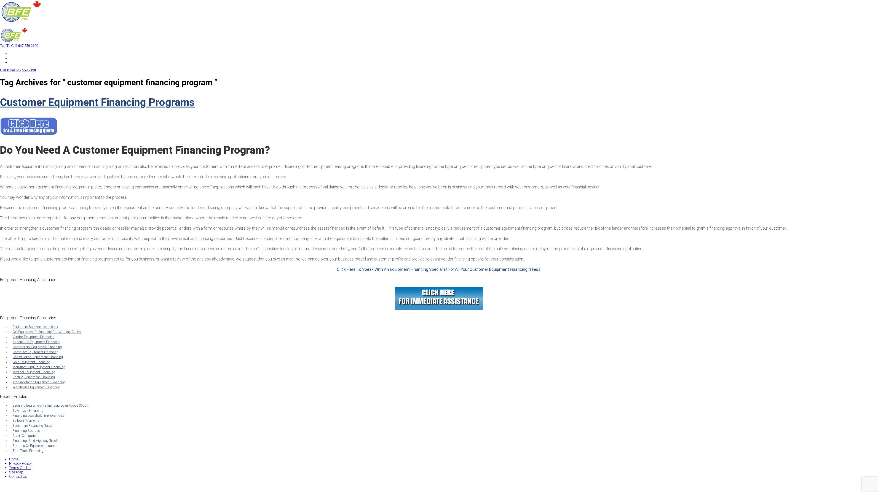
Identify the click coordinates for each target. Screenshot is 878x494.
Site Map (16, 472)
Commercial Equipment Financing (37, 347)
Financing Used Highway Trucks (36, 441)
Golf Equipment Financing (31, 362)
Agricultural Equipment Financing (36, 342)
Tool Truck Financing (28, 451)
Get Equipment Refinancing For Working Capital (47, 332)
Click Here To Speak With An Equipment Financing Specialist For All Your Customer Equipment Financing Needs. (439, 269)
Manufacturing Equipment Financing (39, 367)
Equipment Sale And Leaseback (35, 327)
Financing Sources (26, 431)
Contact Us (18, 62)
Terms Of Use (20, 468)
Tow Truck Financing (28, 411)
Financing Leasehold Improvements (38, 416)
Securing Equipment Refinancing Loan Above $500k (50, 406)
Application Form (22, 58)
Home (14, 53)
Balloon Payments (26, 421)
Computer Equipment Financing (35, 352)
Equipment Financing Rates (32, 426)
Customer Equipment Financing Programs (97, 102)
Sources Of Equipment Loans (34, 446)
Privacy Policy (20, 463)
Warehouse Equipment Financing (37, 387)
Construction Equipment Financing (38, 357)
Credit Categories (25, 436)
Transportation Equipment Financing (39, 382)
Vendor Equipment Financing (33, 337)
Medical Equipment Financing (34, 372)
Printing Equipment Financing (34, 377)
